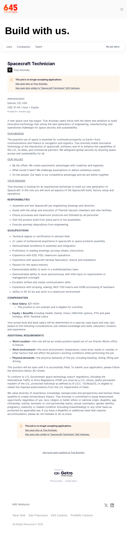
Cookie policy (71, 481)
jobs (9, 46)
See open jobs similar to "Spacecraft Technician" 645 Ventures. (47, 88)
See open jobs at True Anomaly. (31, 83)
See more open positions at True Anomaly (64, 452)
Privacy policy (56, 481)
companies (23, 46)
